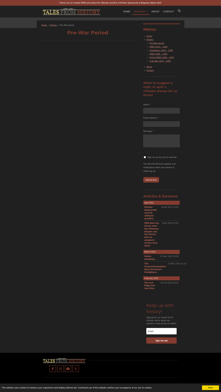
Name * (146, 104)
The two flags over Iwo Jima (149, 285)
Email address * (150, 118)
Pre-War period (67, 25)
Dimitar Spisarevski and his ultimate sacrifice (150, 213)
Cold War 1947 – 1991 (160, 61)
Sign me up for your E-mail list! (162, 157)
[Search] (179, 11)
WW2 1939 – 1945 (158, 54)
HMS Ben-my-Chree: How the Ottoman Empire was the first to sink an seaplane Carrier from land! (151, 234)
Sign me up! (161, 340)
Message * (148, 131)
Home (44, 25)
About (149, 67)
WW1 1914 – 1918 (158, 47)
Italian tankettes (149, 257)
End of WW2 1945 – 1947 (162, 57)
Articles (53, 25)
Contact (150, 70)
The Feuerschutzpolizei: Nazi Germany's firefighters (155, 268)
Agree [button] (210, 388)
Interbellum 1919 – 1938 (161, 50)
